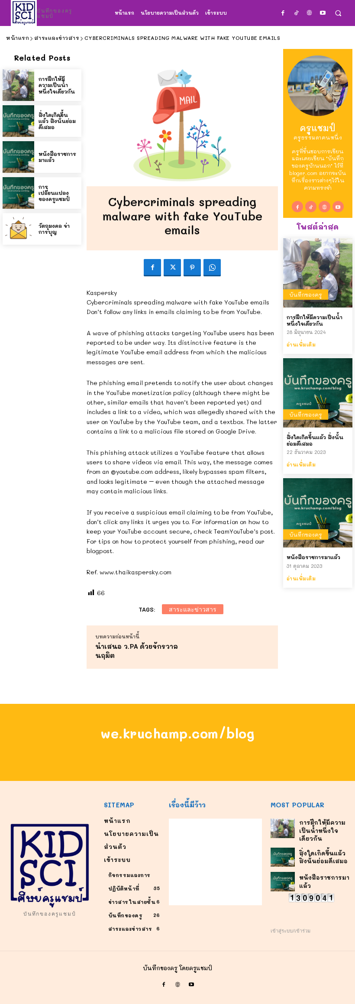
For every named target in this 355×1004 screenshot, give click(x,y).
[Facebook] (282, 12)
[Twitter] (172, 267)
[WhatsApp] (212, 267)
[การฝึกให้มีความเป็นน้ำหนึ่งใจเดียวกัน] (18, 85)
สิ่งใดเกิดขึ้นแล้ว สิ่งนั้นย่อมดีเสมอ (57, 121)
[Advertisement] (215, 862)
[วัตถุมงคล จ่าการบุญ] (18, 229)
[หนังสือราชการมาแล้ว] (18, 157)
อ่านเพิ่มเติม (301, 344)
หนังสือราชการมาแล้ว (57, 156)
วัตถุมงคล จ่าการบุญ (54, 228)
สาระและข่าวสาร (57, 37)
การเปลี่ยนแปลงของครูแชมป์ (54, 193)
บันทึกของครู (305, 294)
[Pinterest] (192, 267)
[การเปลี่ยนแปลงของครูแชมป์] (18, 193)
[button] (338, 13)
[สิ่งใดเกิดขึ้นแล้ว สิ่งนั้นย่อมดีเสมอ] (18, 121)
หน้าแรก (17, 37)
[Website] (309, 12)
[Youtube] (322, 12)
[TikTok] (296, 12)
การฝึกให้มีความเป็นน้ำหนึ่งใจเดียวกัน (57, 85)
